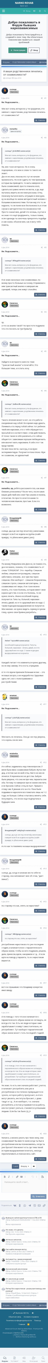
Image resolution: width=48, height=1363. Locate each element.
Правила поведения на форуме (18, 1254)
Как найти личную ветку (16, 1249)
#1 (45, 98)
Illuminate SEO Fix (22, 1313)
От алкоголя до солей (15, 1279)
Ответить (41, 120)
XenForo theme (21, 1337)
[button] (3, 11)
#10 (44, 635)
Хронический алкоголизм (16, 1269)
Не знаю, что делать (14, 1230)
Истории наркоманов (14, 1244)
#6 (45, 391)
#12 (44, 762)
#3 (45, 247)
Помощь (37, 1320)
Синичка (14, 303)
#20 (44, 1134)
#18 (44, 1012)
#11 (44, 704)
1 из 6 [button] (15, 1166)
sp (11, 238)
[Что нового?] (40, 11)
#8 (45, 527)
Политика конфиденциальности (19, 1320)
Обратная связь (15, 1317)
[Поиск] (45, 11)
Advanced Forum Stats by (24, 1330)
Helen (12, 551)
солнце (8, 78)
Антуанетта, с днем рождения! (19, 1259)
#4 (45, 312)
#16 (44, 928)
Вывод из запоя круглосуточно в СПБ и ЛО (24, 1218)
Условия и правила (31, 1317)
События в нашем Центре (16, 1264)
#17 (44, 983)
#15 (44, 901)
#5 (45, 351)
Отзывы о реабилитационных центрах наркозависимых (21, 1296)
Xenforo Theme (24, 1335)
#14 (44, 869)
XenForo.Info (19, 1333)
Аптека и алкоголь (13, 1239)
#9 (45, 560)
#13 (44, 824)
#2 (45, 137)
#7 (45, 478)
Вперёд (24, 1166)
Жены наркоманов (13, 1224)
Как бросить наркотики (15, 1234)
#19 (44, 1055)
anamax (13, 695)
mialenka (14, 753)
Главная (22, 1324)
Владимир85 (15, 518)
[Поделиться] (41, 98)
